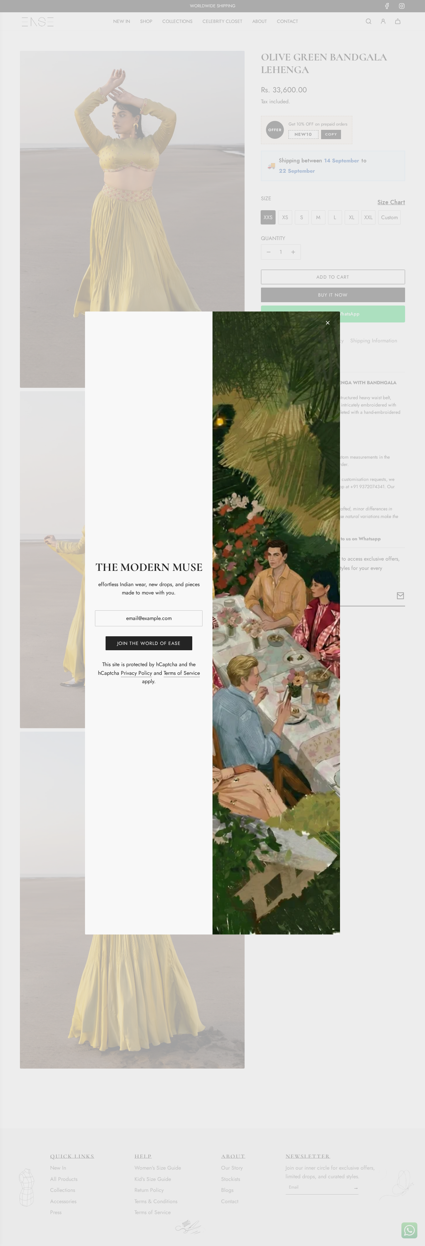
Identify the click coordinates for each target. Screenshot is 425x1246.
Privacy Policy (136, 673)
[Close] (327, 322)
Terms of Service (182, 673)
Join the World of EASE (149, 643)
